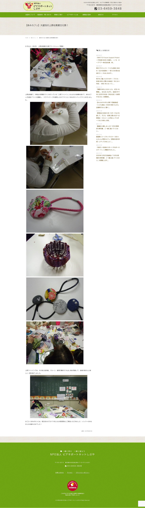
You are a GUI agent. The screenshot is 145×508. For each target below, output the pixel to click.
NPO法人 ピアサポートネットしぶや (71, 500)
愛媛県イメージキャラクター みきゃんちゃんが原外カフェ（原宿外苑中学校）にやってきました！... (108, 139)
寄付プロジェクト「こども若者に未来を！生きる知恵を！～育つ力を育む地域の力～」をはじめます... (108, 70)
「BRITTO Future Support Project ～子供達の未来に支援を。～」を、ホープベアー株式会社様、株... (108, 60)
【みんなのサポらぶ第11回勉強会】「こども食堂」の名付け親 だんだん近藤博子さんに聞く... (107, 105)
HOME (26, 37)
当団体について (30, 14)
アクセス (115, 14)
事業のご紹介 (58, 14)
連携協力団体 (86, 14)
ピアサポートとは (72, 14)
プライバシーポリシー (83, 472)
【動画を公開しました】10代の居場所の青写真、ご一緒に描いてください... (107, 129)
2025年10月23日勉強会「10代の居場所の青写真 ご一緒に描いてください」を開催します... (108, 158)
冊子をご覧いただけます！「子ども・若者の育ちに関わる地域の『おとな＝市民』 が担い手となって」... (108, 81)
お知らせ (100, 14)
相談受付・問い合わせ (44, 14)
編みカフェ (33, 37)
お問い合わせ (59, 472)
